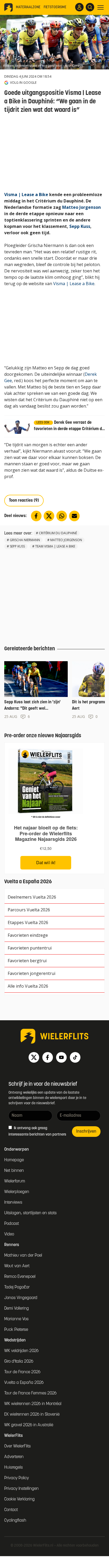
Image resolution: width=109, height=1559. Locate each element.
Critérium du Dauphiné (58, 533)
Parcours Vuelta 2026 (29, 910)
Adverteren (14, 1457)
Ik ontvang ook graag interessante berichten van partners (37, 1131)
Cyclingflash (15, 1520)
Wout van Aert (17, 1266)
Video (9, 1234)
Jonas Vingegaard (20, 1298)
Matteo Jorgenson (81, 207)
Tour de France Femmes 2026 (30, 1393)
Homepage (14, 1160)
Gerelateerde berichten (29, 649)
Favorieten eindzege (28, 935)
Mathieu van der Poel (23, 1255)
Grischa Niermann (25, 540)
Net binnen (14, 1171)
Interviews (13, 1202)
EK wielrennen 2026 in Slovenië (32, 1414)
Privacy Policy (16, 1478)
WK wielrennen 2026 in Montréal (32, 1404)
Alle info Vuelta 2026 (28, 986)
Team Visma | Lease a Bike (55, 546)
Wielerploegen (16, 1192)
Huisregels (13, 1467)
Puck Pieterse (16, 1330)
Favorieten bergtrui (27, 961)
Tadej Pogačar (17, 1287)
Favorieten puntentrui (30, 948)
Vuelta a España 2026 (24, 1383)
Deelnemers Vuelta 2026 (32, 897)
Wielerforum (14, 1181)
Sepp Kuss (79, 226)
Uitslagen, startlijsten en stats (30, 1213)
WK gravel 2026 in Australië (28, 1425)
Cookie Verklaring (19, 1499)
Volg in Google (23, 83)
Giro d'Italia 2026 (18, 1361)
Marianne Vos (16, 1319)
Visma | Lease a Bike (26, 194)
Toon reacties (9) (24, 500)
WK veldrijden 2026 (21, 1351)
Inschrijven (86, 1131)
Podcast (11, 1224)
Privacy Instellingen (21, 1489)
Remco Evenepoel (19, 1277)
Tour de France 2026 (22, 1372)
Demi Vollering (16, 1308)
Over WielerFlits (17, 1446)
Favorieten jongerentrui (31, 973)
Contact (11, 1510)
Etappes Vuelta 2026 (28, 922)
